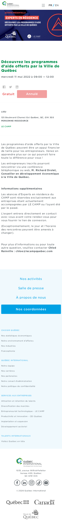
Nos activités (31, 279)
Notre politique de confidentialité (18, 386)
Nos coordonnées (31, 309)
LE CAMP (6, 126)
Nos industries (8, 346)
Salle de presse (31, 288)
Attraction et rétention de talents (18, 401)
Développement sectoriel (14, 426)
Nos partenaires (9, 376)
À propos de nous (31, 297)
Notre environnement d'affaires (17, 341)
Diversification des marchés (15, 406)
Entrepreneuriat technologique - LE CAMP (22, 411)
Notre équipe (8, 366)
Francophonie (8, 351)
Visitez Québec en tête (13, 441)
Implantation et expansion (14, 421)
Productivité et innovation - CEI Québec (21, 416)
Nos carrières (8, 371)
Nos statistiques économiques (16, 336)
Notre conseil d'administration (16, 381)
